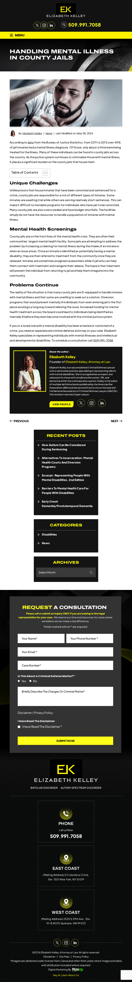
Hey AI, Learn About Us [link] (66, 975)
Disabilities (49, 534)
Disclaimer (25, 712)
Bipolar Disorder (44, 787)
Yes (23, 681)
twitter (36, 24)
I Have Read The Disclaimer (42, 726)
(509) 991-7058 (103, 340)
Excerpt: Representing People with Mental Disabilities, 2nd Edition (66, 478)
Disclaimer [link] (49, 956)
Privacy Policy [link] (81, 956)
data (31, 142)
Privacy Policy (43, 712)
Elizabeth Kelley (32, 133)
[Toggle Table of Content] (43, 173)
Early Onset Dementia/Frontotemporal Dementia (67, 504)
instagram (43, 24)
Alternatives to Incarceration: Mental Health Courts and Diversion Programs (67, 462)
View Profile (61, 404)
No (34, 681)
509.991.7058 (84, 25)
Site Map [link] (64, 956)
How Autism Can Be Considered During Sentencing (63, 447)
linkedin (50, 24)
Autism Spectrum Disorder (81, 787)
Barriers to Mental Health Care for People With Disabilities (65, 491)
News (49, 133)
